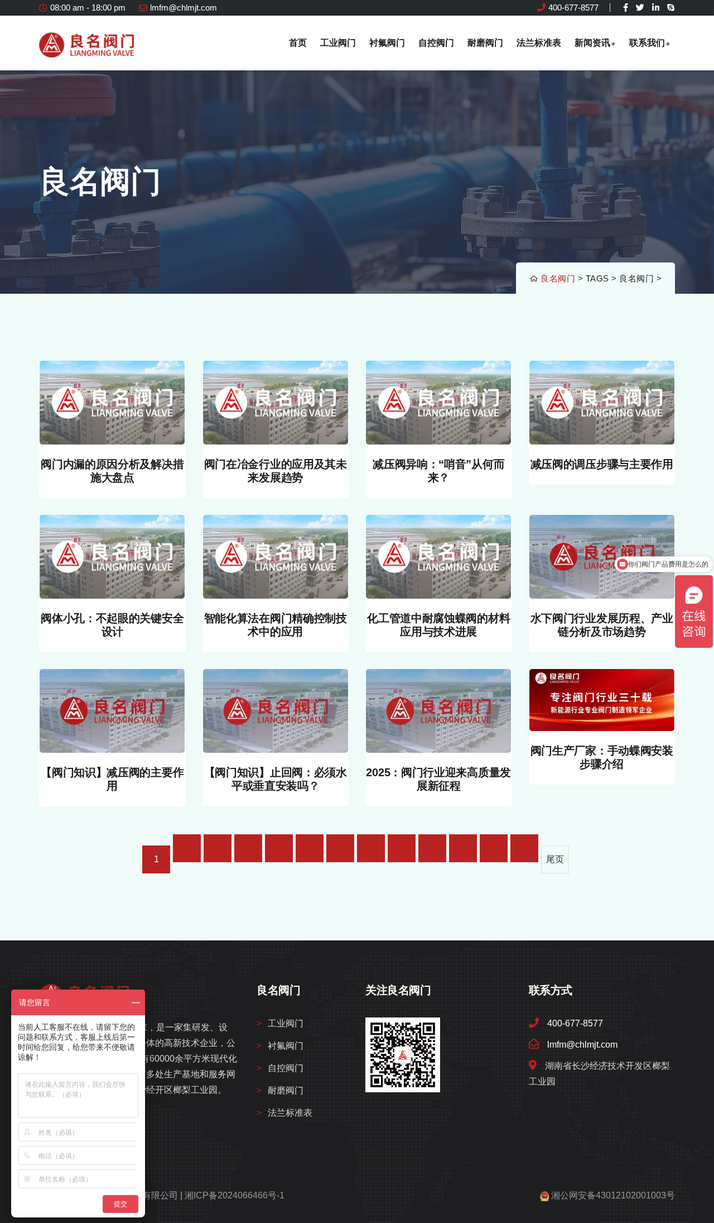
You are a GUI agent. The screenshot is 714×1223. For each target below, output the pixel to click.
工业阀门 (338, 42)
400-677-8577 (573, 7)
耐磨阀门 (485, 42)
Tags (597, 278)
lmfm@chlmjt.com (183, 7)
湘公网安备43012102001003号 (613, 1195)
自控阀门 (436, 42)
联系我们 (647, 42)
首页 (298, 42)
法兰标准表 (539, 42)
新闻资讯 (592, 42)
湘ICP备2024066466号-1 (234, 1195)
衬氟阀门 (387, 42)
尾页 (555, 859)
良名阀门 (558, 278)
